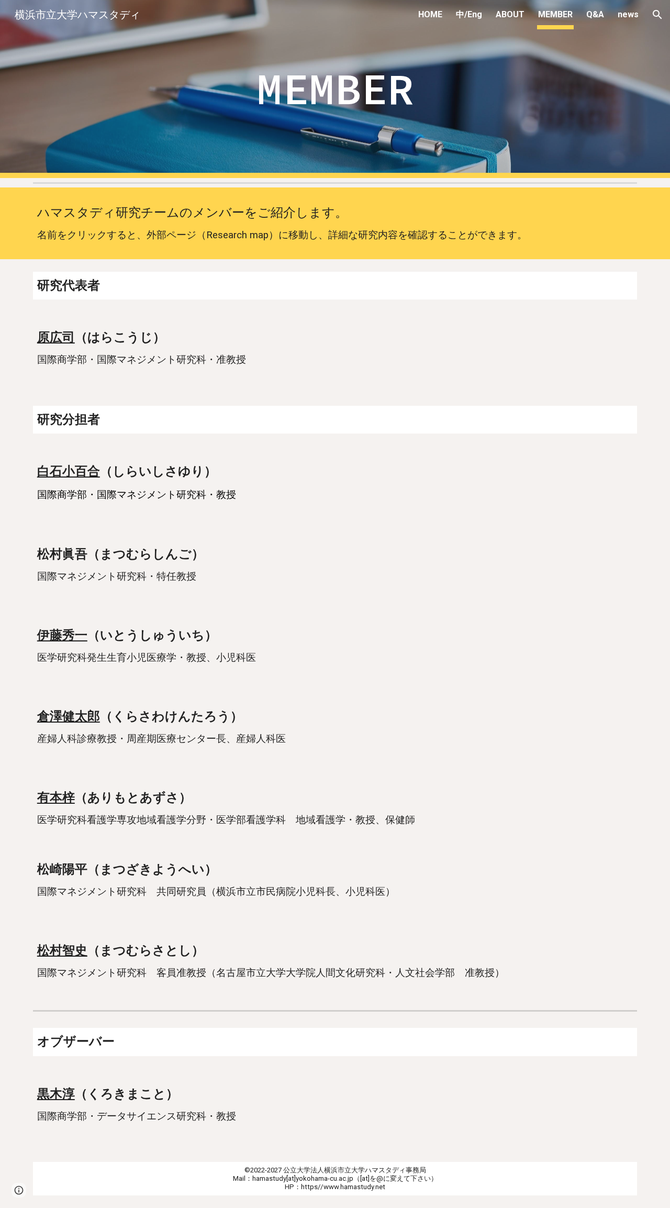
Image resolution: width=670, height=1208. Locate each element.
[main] (335, 89)
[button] (657, 14)
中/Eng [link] (469, 14)
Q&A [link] (595, 14)
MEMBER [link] (555, 14)
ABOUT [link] (510, 14)
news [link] (628, 14)
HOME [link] (430, 14)
